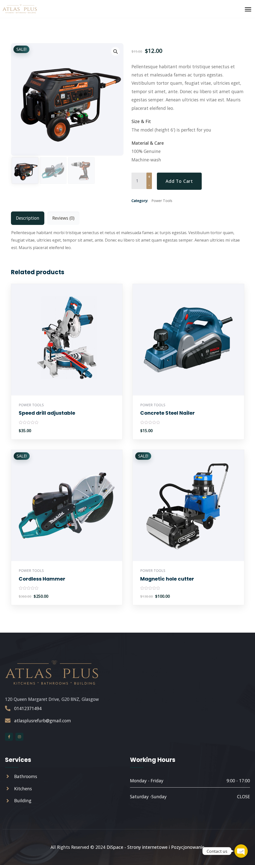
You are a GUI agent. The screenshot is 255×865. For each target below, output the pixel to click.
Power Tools (161, 200)
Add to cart (179, 181)
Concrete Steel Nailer (167, 412)
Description (27, 218)
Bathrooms (25, 776)
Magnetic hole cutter (167, 578)
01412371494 (28, 708)
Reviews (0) (63, 218)
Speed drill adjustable (47, 412)
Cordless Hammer (42, 578)
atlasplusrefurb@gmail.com (42, 721)
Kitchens (23, 789)
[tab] (27, 218)
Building (22, 800)
